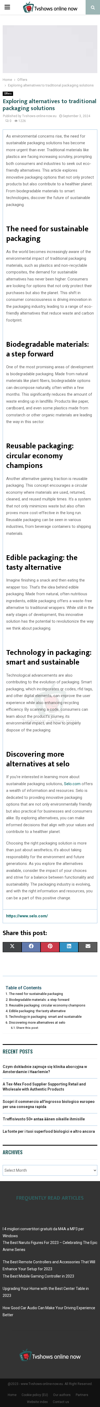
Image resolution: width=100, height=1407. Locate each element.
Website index (37, 1402)
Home (12, 1395)
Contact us (61, 1402)
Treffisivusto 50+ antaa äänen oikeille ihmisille (44, 1119)
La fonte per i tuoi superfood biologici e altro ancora (49, 1131)
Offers (8, 93)
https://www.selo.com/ (27, 916)
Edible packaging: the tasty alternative (37, 1011)
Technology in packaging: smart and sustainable (45, 1017)
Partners (82, 1395)
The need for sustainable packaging (36, 994)
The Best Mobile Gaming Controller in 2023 (38, 1276)
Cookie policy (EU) (35, 1395)
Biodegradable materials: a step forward (39, 1000)
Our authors (62, 1395)
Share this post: (27, 1028)
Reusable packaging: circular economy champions (47, 1005)
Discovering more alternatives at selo (37, 1022)
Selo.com (72, 783)
